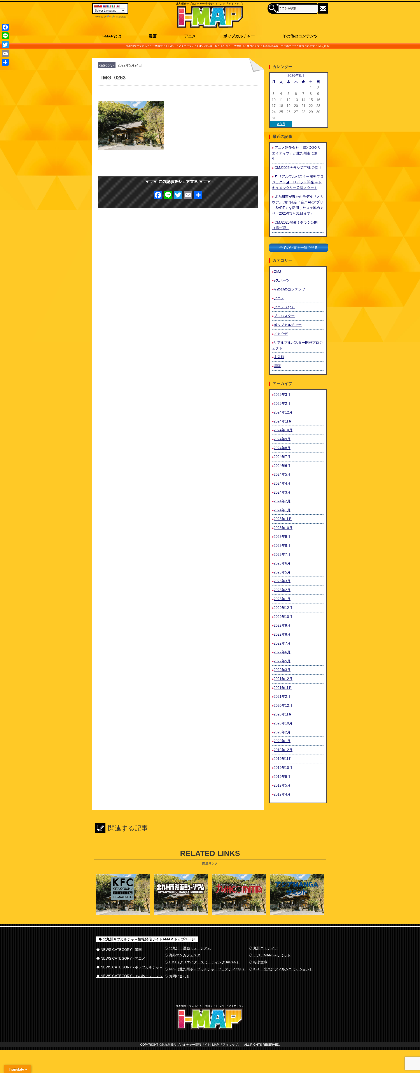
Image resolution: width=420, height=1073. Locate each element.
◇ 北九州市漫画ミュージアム (187, 948)
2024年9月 (282, 439)
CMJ (277, 272)
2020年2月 (282, 732)
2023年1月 (282, 599)
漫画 (277, 366)
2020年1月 (282, 741)
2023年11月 (283, 519)
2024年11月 (283, 421)
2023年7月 (282, 554)
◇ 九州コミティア (263, 948)
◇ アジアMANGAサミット (270, 955)
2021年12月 (283, 679)
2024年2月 (282, 501)
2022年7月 (282, 643)
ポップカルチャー (288, 325)
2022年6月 (282, 652)
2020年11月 (283, 714)
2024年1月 (282, 510)
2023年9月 (282, 536)
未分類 (279, 357)
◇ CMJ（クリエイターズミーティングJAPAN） (202, 962)
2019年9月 (282, 776)
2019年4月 (282, 794)
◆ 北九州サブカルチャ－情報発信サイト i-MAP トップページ (146, 939)
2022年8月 (282, 634)
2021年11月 (283, 688)
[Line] (5, 36)
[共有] (5, 62)
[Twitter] (5, 44)
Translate (121, 16)
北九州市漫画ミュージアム (180, 905)
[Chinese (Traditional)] (100, 6)
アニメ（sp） (284, 307)
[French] (109, 6)
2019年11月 (283, 759)
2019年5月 (282, 785)
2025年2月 (282, 403)
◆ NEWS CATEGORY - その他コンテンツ (129, 976)
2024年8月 (282, 448)
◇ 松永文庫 (258, 962)
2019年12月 (283, 750)
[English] (105, 6)
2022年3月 (282, 670)
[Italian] (113, 6)
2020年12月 (283, 705)
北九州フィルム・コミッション (122, 905)
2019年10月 (283, 768)
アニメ (279, 298)
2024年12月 (283, 412)
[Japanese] (118, 6)
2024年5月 (282, 474)
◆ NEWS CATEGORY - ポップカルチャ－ (129, 967)
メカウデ (281, 334)
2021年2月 (282, 696)
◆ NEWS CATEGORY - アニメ (120, 958)
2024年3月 (282, 492)
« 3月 (281, 124)
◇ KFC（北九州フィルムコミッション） (281, 969)
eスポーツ (282, 280)
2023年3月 (282, 581)
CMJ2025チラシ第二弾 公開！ (298, 168)
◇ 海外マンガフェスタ (182, 955)
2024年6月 (282, 466)
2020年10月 (283, 723)
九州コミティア (238, 905)
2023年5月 (282, 572)
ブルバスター (284, 316)
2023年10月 (283, 528)
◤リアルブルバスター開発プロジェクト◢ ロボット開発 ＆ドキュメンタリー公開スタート (298, 182)
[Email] (5, 53)
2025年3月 (282, 394)
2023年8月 (282, 545)
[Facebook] (5, 27)
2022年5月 (282, 661)
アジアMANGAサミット (296, 905)
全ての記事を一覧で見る (298, 247)
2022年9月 (282, 625)
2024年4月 (282, 483)
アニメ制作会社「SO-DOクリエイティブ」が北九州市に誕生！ (296, 153)
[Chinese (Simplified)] (96, 6)
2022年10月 (283, 617)
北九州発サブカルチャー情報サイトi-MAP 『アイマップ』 (201, 1044)
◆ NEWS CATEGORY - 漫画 (119, 950)
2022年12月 (283, 608)
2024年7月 (282, 457)
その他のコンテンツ (289, 289)
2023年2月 (282, 590)
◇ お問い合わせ (177, 976)
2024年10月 (283, 430)
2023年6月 (282, 563)
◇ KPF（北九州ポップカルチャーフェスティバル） (205, 969)
